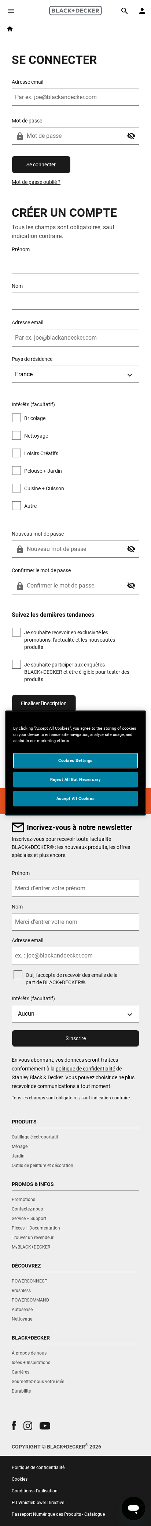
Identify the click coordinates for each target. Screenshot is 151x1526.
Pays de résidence (32, 359)
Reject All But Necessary (75, 779)
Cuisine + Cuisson (44, 488)
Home (10, 29)
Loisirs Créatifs (41, 453)
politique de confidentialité (85, 1069)
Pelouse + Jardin (43, 471)
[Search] (124, 11)
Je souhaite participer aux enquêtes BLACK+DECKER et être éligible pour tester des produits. (76, 672)
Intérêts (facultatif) (33, 998)
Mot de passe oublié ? (36, 182)
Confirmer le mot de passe (41, 570)
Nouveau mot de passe (38, 534)
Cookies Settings (75, 760)
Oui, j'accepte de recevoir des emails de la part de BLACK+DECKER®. (72, 978)
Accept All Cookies (75, 798)
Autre (30, 506)
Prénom (21, 249)
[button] (131, 136)
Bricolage (34, 418)
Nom (17, 286)
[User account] (142, 11)
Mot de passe (27, 121)
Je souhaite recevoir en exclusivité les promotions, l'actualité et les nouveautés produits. (69, 640)
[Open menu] (11, 11)
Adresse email (27, 82)
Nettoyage (36, 436)
